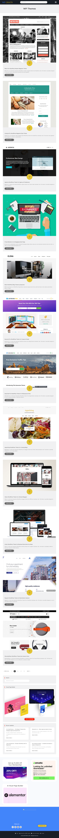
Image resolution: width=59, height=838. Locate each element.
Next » (28, 671)
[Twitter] (15, 827)
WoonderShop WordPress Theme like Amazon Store (17, 656)
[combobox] (33, 2)
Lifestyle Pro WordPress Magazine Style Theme (16, 133)
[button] (42, 826)
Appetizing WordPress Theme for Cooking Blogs (16, 447)
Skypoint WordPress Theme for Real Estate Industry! (17, 598)
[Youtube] (18, 827)
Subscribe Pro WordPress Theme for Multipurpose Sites (18, 393)
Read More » (35, 735)
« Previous (6, 671)
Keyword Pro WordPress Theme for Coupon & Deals (17, 339)
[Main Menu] (56, 2)
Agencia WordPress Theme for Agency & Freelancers (17, 182)
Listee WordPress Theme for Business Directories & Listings (19, 544)
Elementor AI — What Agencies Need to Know (42, 729)
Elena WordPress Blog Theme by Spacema (14, 284)
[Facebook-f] (13, 827)
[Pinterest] (21, 827)
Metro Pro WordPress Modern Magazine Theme (16, 68)
